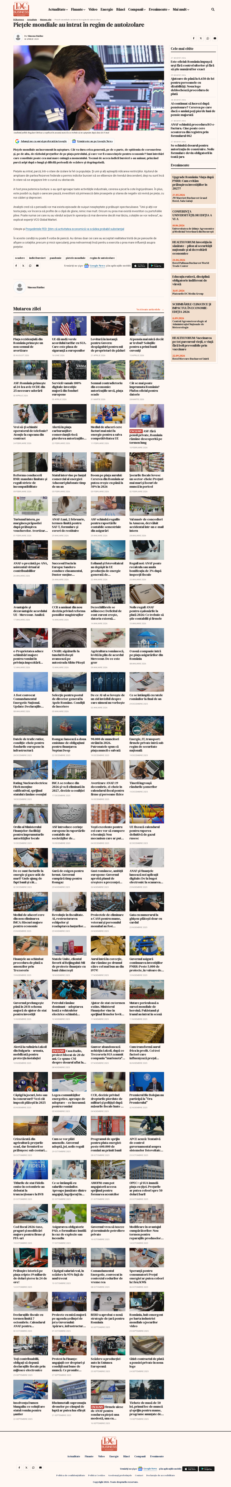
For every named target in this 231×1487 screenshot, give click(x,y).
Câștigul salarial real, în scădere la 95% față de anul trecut (68, 1274)
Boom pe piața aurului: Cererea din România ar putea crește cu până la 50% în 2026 (107, 480)
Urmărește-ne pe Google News (95, 141)
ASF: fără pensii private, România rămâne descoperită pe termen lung (145, 436)
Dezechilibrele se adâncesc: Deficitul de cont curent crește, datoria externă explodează (106, 612)
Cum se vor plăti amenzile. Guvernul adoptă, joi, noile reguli (68, 1142)
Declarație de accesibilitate (160, 1475)
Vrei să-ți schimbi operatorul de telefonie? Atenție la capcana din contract (30, 432)
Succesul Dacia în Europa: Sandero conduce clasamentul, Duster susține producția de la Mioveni (68, 568)
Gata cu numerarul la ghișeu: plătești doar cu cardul (145, 918)
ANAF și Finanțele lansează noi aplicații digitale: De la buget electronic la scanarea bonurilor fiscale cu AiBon (144, 876)
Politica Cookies (96, 1475)
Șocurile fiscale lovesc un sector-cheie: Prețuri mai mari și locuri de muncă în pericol (146, 480)
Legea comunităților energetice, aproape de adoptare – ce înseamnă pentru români (68, 1100)
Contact (139, 1475)
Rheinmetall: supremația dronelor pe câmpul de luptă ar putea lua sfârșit (69, 1406)
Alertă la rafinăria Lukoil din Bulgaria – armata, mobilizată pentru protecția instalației (30, 1052)
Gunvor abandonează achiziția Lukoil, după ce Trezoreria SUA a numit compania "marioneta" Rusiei (107, 1052)
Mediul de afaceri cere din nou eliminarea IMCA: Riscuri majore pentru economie (28, 920)
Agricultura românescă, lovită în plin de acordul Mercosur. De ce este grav (107, 656)
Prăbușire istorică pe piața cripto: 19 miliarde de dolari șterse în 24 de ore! (30, 1276)
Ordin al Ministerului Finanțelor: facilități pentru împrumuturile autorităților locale (28, 832)
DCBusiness (18, 20)
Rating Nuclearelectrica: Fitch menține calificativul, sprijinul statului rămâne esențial (30, 788)
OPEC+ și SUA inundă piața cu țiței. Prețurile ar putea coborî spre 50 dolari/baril (145, 1188)
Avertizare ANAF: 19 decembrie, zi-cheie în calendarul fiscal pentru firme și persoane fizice (107, 788)
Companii (135, 9)
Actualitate (57, 9)
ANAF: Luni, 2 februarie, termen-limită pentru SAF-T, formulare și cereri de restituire (68, 525)
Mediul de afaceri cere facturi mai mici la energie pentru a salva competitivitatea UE (106, 432)
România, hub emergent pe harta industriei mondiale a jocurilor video (146, 1320)
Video (92, 9)
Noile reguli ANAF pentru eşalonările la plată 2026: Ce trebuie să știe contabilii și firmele (146, 612)
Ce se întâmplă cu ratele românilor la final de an (146, 697)
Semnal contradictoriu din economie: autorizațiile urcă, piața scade (107, 388)
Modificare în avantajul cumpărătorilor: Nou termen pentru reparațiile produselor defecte (145, 1232)
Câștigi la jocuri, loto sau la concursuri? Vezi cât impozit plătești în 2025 (30, 1098)
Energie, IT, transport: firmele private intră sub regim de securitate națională (146, 744)
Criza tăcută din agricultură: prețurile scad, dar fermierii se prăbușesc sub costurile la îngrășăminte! (30, 1144)
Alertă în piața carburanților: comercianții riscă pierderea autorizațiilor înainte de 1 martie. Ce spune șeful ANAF (68, 432)
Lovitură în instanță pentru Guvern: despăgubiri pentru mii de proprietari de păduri (108, 344)
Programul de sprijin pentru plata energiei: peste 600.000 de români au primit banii (106, 1144)
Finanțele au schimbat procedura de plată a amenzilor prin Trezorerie (28, 964)
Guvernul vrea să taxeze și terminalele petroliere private (108, 1230)
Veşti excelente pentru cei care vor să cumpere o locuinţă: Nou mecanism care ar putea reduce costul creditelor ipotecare (108, 832)
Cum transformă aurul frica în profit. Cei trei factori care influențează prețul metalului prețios (144, 1052)
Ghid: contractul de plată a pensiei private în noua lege (146, 1362)
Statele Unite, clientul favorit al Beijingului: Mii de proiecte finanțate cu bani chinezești (69, 964)
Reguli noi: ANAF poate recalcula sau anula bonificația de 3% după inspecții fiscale (145, 568)
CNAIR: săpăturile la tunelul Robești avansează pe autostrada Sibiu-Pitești (68, 656)
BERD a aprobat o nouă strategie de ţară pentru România (107, 1318)
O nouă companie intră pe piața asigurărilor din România (146, 655)
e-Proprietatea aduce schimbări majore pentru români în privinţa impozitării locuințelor (28, 656)
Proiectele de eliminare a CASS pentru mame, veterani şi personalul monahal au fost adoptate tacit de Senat (107, 920)
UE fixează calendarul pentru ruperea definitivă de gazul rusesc (144, 832)
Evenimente (158, 9)
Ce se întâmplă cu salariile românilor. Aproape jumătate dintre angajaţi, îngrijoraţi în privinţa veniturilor (69, 1188)
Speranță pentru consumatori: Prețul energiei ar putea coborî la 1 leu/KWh (146, 1276)
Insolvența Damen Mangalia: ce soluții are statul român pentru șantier (29, 1408)
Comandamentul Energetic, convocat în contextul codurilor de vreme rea (107, 1276)
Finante (77, 9)
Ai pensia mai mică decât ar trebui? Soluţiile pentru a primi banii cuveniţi (146, 344)
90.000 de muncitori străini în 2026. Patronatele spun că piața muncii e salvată (106, 744)
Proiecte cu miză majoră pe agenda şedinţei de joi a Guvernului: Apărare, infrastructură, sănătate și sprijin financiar (69, 1320)
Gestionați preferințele (120, 1475)
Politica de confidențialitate (70, 1475)
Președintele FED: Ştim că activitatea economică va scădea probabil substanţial (75, 229)
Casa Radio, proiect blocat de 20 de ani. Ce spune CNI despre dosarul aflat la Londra (68, 1056)
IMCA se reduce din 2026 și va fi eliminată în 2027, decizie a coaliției (68, 786)
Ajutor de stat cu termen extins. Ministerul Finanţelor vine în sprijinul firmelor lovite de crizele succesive (108, 1008)
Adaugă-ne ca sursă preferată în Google (44, 141)
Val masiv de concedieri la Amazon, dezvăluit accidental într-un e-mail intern (146, 525)
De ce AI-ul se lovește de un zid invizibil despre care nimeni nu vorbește (108, 699)
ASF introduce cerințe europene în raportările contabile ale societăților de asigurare (68, 832)
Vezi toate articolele (148, 309)
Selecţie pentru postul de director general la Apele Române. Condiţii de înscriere (68, 700)
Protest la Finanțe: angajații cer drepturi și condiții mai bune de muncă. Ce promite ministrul (68, 1364)
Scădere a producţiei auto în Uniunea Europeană (105, 1362)
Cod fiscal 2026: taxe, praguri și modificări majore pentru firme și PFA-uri (29, 1232)
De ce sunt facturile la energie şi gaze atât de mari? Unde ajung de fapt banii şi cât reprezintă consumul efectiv (29, 876)
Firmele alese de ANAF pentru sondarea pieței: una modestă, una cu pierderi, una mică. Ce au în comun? (107, 1412)
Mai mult (180, 9)
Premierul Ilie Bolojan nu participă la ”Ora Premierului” (146, 1098)
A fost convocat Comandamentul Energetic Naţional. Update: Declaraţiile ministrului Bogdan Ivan (29, 700)
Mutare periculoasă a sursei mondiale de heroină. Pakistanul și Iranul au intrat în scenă (145, 1008)
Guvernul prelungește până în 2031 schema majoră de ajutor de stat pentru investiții (30, 1008)
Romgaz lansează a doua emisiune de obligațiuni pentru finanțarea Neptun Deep (69, 744)
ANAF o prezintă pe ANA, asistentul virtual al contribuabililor (30, 567)
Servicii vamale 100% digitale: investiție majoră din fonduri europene (66, 388)
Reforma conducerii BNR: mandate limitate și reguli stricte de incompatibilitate (30, 480)
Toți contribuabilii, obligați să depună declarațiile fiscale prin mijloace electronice (29, 1364)
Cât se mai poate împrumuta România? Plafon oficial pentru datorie (144, 388)
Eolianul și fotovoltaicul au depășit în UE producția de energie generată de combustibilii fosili (107, 568)
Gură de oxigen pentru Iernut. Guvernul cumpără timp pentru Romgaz (68, 876)
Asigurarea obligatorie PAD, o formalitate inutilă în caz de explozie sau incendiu (69, 1232)
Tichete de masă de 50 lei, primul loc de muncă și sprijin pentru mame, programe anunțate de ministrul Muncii (146, 1408)
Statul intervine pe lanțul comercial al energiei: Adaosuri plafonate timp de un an (69, 480)
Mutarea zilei (45, 20)
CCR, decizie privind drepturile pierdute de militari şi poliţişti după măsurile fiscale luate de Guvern (107, 1100)
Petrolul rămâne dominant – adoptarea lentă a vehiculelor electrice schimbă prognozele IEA (67, 1008)
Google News (97, 265)
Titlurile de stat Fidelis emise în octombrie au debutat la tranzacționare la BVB (28, 1188)
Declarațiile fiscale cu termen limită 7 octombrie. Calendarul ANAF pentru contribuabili (29, 1320)
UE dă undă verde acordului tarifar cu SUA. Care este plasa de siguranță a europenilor (69, 344)
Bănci (120, 9)
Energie (107, 9)
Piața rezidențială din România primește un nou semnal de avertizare (28, 344)
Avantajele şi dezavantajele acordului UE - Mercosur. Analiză (30, 611)
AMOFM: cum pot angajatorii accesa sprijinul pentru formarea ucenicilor (105, 1188)
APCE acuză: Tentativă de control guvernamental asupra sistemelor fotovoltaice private (145, 1144)
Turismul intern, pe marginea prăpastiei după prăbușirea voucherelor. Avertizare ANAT (30, 525)
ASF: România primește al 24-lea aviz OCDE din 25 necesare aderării (29, 387)
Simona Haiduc (35, 35)
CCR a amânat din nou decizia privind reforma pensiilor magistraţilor (68, 611)
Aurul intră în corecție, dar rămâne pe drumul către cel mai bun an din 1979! (107, 964)
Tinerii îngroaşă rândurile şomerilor (143, 785)
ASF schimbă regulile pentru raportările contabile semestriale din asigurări (106, 525)
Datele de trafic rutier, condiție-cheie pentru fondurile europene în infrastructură (28, 744)
